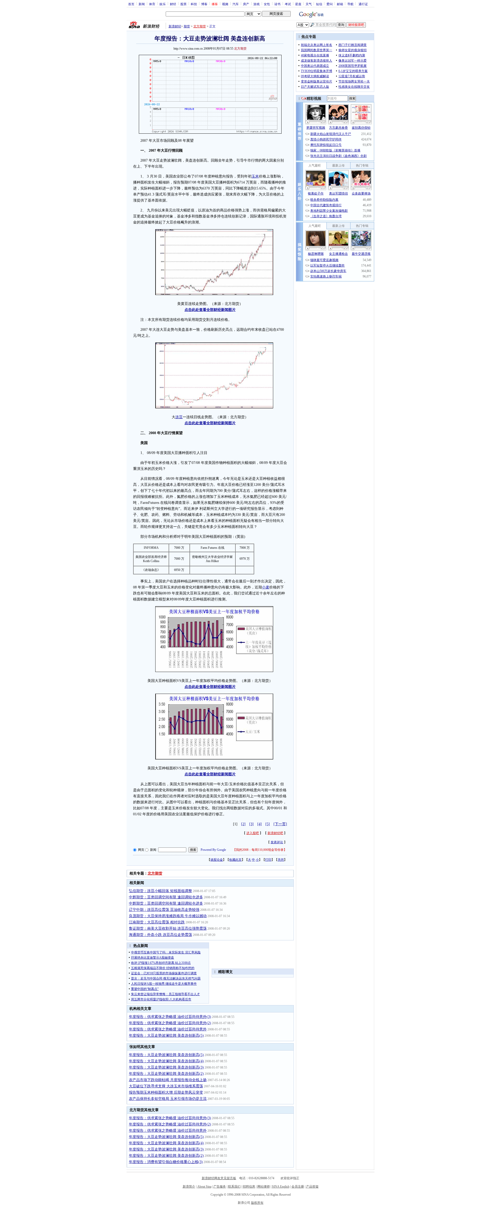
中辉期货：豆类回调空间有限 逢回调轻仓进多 (166, 897)
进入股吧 (252, 833)
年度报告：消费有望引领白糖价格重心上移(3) (166, 1162)
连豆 (179, 417)
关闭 (281, 860)
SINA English (280, 1186)
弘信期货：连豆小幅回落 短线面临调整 (160, 891)
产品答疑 (312, 1186)
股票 (183, 3)
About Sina (204, 1186)
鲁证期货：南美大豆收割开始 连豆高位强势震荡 (168, 928)
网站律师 (263, 1186)
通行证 (363, 3)
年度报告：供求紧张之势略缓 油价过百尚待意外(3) (170, 1017)
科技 (194, 3)
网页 (141, 850)
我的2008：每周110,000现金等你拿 (260, 850)
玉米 (255, 176)
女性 (267, 3)
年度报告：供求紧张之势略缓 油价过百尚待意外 (168, 1029)
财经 (173, 3)
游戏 (256, 3)
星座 (298, 3)
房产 (246, 3)
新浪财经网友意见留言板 (219, 1178)
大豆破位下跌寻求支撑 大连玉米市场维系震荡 (166, 1086)
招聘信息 (249, 1186)
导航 (350, 3)
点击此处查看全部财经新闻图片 (210, 310)
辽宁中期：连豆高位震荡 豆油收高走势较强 (164, 910)
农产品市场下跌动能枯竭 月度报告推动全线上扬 (168, 1080)
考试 (288, 3)
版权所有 (257, 1203)
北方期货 (199, 26)
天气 (309, 3)
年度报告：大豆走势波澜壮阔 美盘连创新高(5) (166, 1035)
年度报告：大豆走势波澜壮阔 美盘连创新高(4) (166, 1061)
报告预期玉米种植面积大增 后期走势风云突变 (166, 1092)
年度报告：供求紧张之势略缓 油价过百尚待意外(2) (170, 1023)
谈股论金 (216, 860)
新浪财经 (175, 26)
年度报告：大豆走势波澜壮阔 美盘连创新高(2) (166, 1074)
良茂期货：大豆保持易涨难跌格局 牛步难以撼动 (168, 916)
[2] (243, 824)
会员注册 (297, 1186)
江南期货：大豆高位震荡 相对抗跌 (157, 922)
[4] (259, 824)
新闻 (142, 3)
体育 (152, 3)
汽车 (235, 3)
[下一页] (280, 824)
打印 (268, 860)
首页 (131, 3)
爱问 (329, 3)
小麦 (265, 587)
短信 (319, 3)
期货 (187, 26)
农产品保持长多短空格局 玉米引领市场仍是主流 (168, 1099)
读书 (277, 3)
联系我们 (234, 1186)
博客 (204, 3)
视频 (225, 3)
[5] (267, 824)
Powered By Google (213, 850)
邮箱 (340, 3)
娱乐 (162, 3)
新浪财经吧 (275, 833)
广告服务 (219, 1186)
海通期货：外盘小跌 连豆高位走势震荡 (160, 935)
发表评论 (277, 842)
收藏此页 (235, 860)
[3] (251, 824)
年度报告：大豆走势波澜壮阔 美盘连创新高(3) (166, 1067)
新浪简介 (189, 1186)
